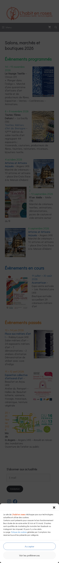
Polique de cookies (19, 532)
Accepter (29, 546)
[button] (54, 507)
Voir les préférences (29, 555)
